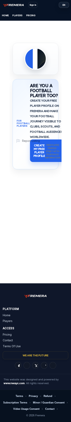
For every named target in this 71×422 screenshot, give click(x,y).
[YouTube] (53, 365)
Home (5, 15)
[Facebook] (18, 365)
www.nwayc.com (14, 383)
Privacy (33, 396)
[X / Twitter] (35, 365)
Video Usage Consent (26, 408)
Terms (19, 396)
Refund (48, 396)
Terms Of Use (12, 346)
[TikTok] (44, 365)
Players (17, 15)
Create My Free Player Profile (47, 151)
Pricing (31, 15)
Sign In (33, 5)
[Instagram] (26, 365)
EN (64, 5)
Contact (8, 340)
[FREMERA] (15, 5)
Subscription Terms (15, 402)
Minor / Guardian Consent (48, 402)
